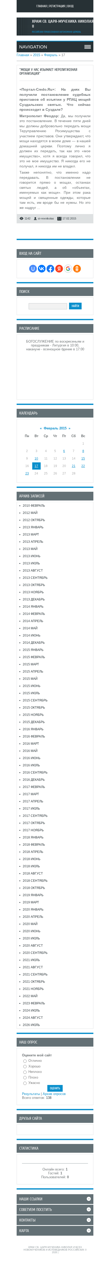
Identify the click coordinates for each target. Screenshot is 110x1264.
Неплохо (35, 1072)
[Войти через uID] (33, 269)
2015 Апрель (33, 671)
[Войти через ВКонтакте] (42, 269)
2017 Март (31, 794)
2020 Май (30, 924)
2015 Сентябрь (35, 700)
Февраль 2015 (55, 428)
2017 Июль (31, 808)
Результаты (31, 1094)
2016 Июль (31, 765)
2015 (36, 55)
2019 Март (31, 902)
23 (27, 473)
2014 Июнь (31, 635)
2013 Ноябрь (33, 592)
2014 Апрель (33, 621)
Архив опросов (54, 1094)
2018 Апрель (33, 852)
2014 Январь (33, 606)
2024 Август (33, 1018)
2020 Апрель (33, 917)
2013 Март (31, 534)
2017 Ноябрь (33, 830)
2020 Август (33, 945)
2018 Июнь (31, 859)
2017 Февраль (34, 787)
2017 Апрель (33, 801)
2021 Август (33, 967)
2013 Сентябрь (35, 578)
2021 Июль (31, 960)
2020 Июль (31, 938)
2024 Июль (31, 1010)
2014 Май (30, 628)
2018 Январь (33, 837)
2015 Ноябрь (33, 715)
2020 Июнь (31, 931)
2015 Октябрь (34, 707)
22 (83, 466)
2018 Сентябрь (35, 881)
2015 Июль (31, 693)
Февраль (51, 55)
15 (83, 458)
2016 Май (30, 751)
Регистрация (57, 6)
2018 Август (33, 873)
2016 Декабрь (34, 780)
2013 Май (30, 549)
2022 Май (30, 996)
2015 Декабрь (34, 722)
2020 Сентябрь (35, 953)
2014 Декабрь (34, 642)
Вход (70, 6)
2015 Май (30, 679)
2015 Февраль (34, 657)
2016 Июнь (31, 758)
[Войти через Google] (68, 269)
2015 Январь (33, 650)
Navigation (33, 46)
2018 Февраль (34, 844)
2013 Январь (33, 527)
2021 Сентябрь (35, 974)
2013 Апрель (33, 542)
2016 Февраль (34, 736)
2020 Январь (33, 909)
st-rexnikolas (46, 218)
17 (36, 466)
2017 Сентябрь (35, 816)
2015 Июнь (31, 686)
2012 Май (30, 513)
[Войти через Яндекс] (59, 269)
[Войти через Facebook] (50, 269)
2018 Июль (31, 866)
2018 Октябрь (34, 888)
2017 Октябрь (34, 823)
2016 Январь (33, 729)
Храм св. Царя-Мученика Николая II (62, 24)
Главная (41, 6)
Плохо (33, 1077)
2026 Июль (31, 1025)
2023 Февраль (34, 1003)
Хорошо (34, 1066)
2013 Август (33, 570)
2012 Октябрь (34, 520)
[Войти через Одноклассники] (77, 269)
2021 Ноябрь (33, 989)
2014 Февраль (34, 614)
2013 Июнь (31, 556)
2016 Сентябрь (35, 772)
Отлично (35, 1061)
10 (36, 458)
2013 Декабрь (34, 599)
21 (73, 466)
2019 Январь (33, 895)
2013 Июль (31, 563)
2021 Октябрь (34, 981)
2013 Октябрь (34, 585)
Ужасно (34, 1083)
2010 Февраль (34, 505)
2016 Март (31, 743)
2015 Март (31, 664)
